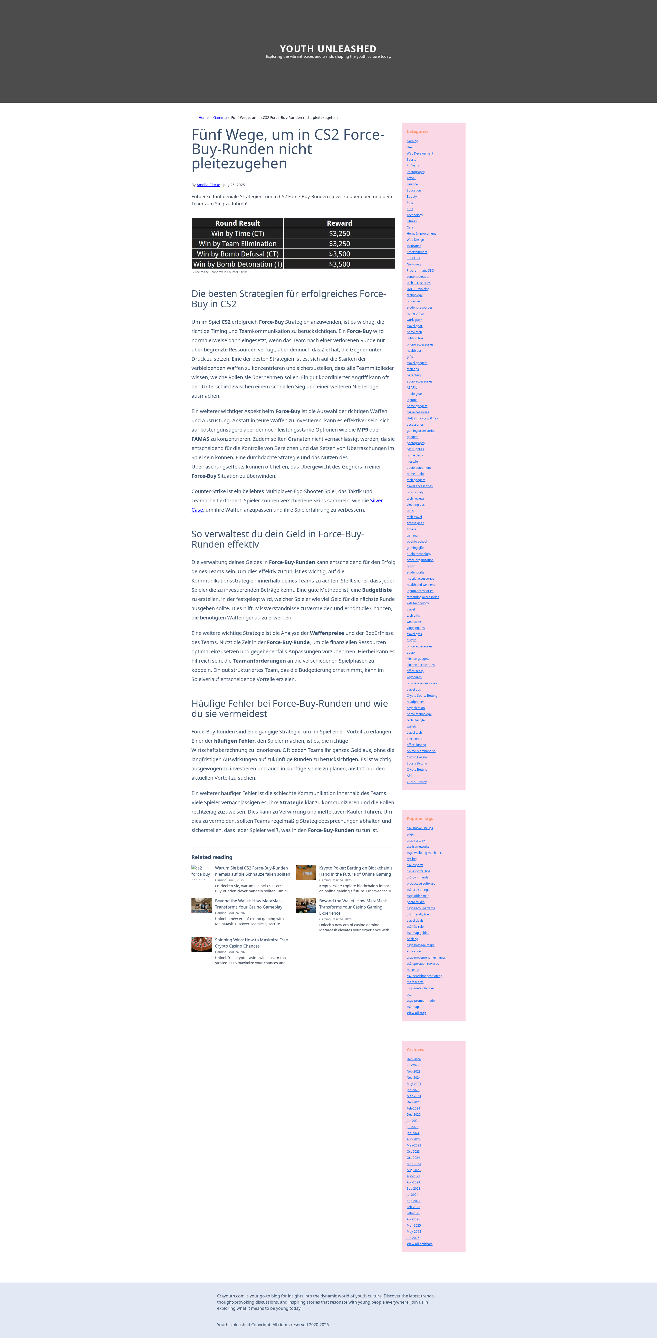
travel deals (415, 920)
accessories (415, 424)
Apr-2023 (413, 1176)
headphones (415, 702)
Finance (412, 184)
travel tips (414, 689)
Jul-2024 (412, 1194)
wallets (412, 726)
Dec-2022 (414, 1114)
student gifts (415, 572)
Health (411, 147)
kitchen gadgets (418, 658)
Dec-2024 (414, 1059)
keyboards (414, 677)
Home (204, 117)
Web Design (415, 239)
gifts (410, 357)
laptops (412, 400)
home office (415, 313)
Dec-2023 (414, 1102)
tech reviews (416, 498)
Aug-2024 (414, 1139)
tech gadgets (416, 480)
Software (413, 166)
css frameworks (418, 846)
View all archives (419, 1244)
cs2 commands (417, 877)
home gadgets (417, 406)
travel (411, 609)
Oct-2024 (413, 1157)
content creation (418, 276)
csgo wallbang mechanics (425, 852)
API (409, 775)
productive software (421, 883)
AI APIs (412, 387)
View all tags (416, 1013)
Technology (415, 215)
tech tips (413, 369)
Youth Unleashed (328, 48)
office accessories (419, 646)
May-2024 (414, 1084)
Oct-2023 (413, 1151)
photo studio (415, 902)
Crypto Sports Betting (422, 695)
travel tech (414, 732)
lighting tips (415, 338)
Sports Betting (417, 763)
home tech (414, 332)
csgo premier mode (421, 1000)
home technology (419, 714)
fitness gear (415, 523)
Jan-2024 (413, 1133)
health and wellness (421, 584)
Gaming (220, 117)
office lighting (416, 745)
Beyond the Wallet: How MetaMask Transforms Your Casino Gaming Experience (353, 907)
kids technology (418, 603)
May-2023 (414, 1145)
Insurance (414, 246)
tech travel (414, 517)
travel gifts (414, 634)
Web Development (420, 153)
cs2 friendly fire (418, 914)
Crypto (411, 640)
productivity (415, 492)
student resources (420, 307)
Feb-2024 (413, 1108)
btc (409, 994)
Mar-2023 (414, 1096)
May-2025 (414, 1231)
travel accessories (420, 486)
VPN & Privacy (417, 782)
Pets (410, 202)
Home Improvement (421, 233)
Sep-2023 (413, 1188)
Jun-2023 (413, 1065)
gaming (412, 535)
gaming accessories (421, 430)
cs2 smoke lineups (420, 828)
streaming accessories (423, 597)
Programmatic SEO (420, 270)
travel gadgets (417, 363)
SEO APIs (413, 258)
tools (410, 511)
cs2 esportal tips (418, 871)
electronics (414, 739)
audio (411, 652)
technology (414, 295)
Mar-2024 (414, 1164)
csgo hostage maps (420, 945)
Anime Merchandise (421, 751)
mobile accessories (420, 578)
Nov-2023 (414, 1071)
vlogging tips (416, 628)
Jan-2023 (413, 1090)
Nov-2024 (414, 1077)
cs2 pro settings (418, 889)
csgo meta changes (420, 988)
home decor (415, 455)
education (414, 951)
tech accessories (419, 283)
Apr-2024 (413, 1182)
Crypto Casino (417, 757)
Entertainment (417, 252)
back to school (417, 541)
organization (416, 708)
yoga (410, 834)
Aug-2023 (414, 1170)
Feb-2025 (413, 1213)
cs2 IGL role (415, 926)
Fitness (412, 221)
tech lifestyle (416, 720)
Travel (411, 178)
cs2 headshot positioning (424, 976)
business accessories (422, 683)
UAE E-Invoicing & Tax (422, 418)
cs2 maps (413, 1007)
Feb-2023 (413, 1207)
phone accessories (420, 344)
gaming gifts (415, 548)
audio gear (414, 393)
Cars (410, 227)
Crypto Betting (417, 769)
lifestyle (412, 461)
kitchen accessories (421, 665)
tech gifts (413, 615)
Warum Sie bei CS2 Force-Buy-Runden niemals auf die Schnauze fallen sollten (252, 871)
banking (412, 939)
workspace (414, 320)
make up (413, 970)
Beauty (412, 196)
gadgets (412, 437)
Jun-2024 (413, 1121)
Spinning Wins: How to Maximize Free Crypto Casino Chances (251, 943)
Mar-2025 (414, 1225)
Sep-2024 (413, 1201)
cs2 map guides (418, 933)
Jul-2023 (412, 1127)
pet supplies (415, 449)
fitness (411, 529)
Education (414, 190)
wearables (414, 621)
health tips (414, 350)
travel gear (414, 326)
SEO (410, 209)
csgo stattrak (416, 840)
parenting (414, 375)
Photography (416, 172)
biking (411, 566)
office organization (420, 560)
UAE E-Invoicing (418, 289)
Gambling (414, 264)
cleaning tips (416, 504)
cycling (412, 859)
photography (416, 443)
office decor (415, 301)
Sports (411, 159)
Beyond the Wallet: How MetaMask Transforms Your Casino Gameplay (249, 904)
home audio (415, 474)
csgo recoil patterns (421, 908)
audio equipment (419, 467)
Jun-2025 (413, 1238)
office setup (415, 671)
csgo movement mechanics (426, 957)
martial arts (415, 982)
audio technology (419, 554)
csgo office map (418, 896)
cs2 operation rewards (423, 963)
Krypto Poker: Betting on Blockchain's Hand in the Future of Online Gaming (355, 871)
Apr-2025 (413, 1219)
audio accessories (419, 381)
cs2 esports (415, 865)
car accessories (418, 412)
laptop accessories (420, 591)
